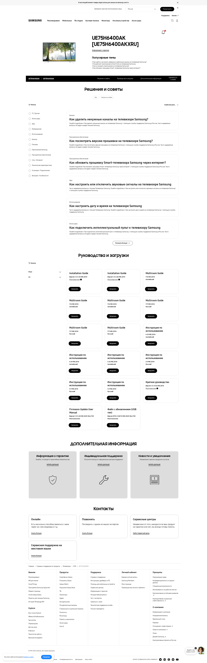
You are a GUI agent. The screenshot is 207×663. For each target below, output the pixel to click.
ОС (29, 277)
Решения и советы (103, 78)
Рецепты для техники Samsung (38, 598)
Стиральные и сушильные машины (71, 609)
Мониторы (63, 616)
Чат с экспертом (96, 598)
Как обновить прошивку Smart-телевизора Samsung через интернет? (116, 68)
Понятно (46, 657)
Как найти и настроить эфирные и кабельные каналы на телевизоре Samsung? (120, 62)
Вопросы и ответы (106, 97)
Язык (30, 272)
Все (96, 97)
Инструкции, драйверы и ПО (100, 581)
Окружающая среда (159, 577)
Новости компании (159, 630)
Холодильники (65, 602)
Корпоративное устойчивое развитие (165, 593)
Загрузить (74, 289)
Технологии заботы (35, 634)
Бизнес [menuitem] (174, 16)
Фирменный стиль (159, 619)
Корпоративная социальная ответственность (162, 600)
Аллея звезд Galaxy (34, 595)
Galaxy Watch (64, 584)
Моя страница (126, 584)
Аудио (62, 598)
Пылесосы (63, 612)
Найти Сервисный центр (141, 533)
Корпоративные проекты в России (164, 640)
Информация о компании (161, 612)
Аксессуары (64, 623)
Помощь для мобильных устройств (103, 584)
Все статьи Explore (34, 613)
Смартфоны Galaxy (66, 577)
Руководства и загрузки (125, 78)
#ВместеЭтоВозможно (36, 617)
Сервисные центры (97, 588)
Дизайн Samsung (159, 637)
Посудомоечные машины (68, 605)
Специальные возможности (162, 586)
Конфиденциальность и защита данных (163, 582)
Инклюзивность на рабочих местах (165, 590)
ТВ (60, 591)
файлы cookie (28, 657)
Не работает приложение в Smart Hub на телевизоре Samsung (114, 64)
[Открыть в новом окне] (160, 659)
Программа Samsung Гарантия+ (39, 588)
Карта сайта (88, 659)
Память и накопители (67, 619)
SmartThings (32, 584)
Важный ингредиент (35, 638)
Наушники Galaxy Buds (67, 588)
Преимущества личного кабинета (133, 588)
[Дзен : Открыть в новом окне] (173, 659)
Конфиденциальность (66, 659)
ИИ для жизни (33, 581)
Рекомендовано (33, 577)
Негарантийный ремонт (99, 595)
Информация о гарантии (100, 50)
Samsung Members (128, 581)
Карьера (155, 623)
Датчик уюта (32, 627)
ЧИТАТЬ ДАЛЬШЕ (53, 464)
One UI (62, 626)
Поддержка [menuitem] (165, 16)
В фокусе (31, 631)
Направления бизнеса (160, 616)
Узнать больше (36, 533)
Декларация (78, 659)
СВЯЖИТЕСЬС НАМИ (173, 79)
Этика (155, 633)
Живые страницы (34, 591)
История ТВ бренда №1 (36, 602)
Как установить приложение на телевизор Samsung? (111, 66)
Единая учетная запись (129, 577)
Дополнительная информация (150, 78)
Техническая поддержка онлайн (102, 605)
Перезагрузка (33, 624)
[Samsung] (35, 20)
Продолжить (167, 9)
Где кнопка (32, 620)
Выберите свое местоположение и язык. (108, 9)
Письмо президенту (97, 609)
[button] (123, 120)
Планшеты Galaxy (65, 581)
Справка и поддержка (98, 577)
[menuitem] (53, 20)
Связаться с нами (96, 602)
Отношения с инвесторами (162, 626)
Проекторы (63, 595)
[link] (163, 32)
